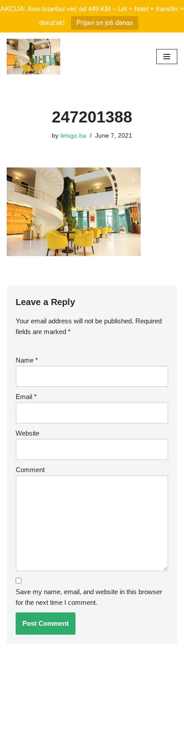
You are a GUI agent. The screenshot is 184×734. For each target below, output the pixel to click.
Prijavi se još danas (104, 22)
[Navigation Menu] (166, 56)
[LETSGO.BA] (33, 56)
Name (27, 360)
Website (27, 433)
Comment (30, 469)
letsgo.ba (73, 135)
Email (26, 396)
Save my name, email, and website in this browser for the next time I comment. (89, 597)
